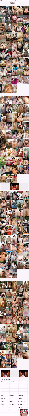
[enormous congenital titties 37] (14, 328)
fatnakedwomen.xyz (12, 404)
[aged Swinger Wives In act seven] (3, 337)
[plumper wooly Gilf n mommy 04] (9, 152)
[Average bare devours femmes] (20, 10)
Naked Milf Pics (11, 389)
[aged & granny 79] (20, 53)
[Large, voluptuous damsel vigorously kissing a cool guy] (9, 10)
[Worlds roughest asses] (26, 100)
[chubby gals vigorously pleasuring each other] (9, 265)
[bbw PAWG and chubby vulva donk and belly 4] (3, 53)
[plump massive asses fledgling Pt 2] (9, 311)
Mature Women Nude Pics (3, 398)
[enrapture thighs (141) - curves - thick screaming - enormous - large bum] (20, 117)
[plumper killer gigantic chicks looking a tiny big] (3, 247)
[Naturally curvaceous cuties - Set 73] (9, 346)
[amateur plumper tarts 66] (14, 169)
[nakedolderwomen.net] (26, 134)
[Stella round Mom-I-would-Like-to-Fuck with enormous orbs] (26, 204)
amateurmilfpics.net (21, 395)
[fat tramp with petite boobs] (26, 45)
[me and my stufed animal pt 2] (26, 328)
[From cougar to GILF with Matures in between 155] (3, 27)
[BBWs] (3, 80)
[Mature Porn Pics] (20, 80)
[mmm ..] (9, 273)
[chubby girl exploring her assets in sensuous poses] (3, 88)
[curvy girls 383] (20, 302)
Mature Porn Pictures (21, 410)
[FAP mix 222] (14, 88)
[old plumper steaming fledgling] (3, 169)
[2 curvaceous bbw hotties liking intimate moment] (9, 62)
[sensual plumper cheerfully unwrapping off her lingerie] (26, 195)
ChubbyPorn (14, 0)
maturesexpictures (11, 384)
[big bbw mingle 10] (20, 19)
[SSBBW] (9, 27)
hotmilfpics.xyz (11, 407)
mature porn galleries (3, 410)
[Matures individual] (3, 100)
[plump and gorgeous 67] (14, 161)
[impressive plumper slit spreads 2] (9, 53)
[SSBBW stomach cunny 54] (9, 204)
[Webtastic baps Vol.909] (20, 239)
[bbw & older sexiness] (20, 354)
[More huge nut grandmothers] (26, 161)
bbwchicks (2, 384)
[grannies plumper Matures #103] (3, 161)
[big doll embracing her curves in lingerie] (14, 285)
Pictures (11, 398)
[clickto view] (9, 161)
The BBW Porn (2, 404)
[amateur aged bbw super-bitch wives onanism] (3, 285)
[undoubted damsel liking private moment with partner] (20, 27)
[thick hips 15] (14, 143)
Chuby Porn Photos (12, 386)
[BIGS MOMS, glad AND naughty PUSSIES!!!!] (20, 161)
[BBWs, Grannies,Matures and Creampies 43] (3, 143)
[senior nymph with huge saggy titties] (9, 247)
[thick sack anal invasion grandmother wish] (14, 247)
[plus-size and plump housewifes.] (9, 117)
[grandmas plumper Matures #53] (3, 108)
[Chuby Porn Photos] (20, 169)
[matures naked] (14, 204)
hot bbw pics (2, 390)
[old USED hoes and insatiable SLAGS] (9, 100)
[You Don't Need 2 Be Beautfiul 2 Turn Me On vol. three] (26, 108)
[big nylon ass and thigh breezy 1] (9, 354)
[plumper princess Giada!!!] (20, 126)
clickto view (2, 386)
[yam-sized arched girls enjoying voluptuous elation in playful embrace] (9, 88)
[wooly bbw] (3, 10)
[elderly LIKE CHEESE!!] (9, 337)
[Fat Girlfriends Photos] (9, 126)
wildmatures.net (20, 404)
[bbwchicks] (14, 36)
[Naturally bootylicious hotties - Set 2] (3, 256)
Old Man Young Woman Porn (22, 401)
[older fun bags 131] (14, 126)
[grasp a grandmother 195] (9, 285)
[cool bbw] (26, 221)
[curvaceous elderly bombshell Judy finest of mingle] (14, 152)
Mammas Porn (20, 398)
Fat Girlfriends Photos (12, 381)
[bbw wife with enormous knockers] (26, 247)
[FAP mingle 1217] (3, 221)
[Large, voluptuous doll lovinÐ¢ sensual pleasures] (3, 19)
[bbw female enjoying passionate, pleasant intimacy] (14, 221)
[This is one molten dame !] (9, 134)
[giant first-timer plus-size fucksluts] (20, 285)
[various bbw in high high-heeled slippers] (20, 152)
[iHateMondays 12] (3, 354)
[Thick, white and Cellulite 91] (14, 346)
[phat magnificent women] (26, 80)
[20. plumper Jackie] (26, 71)
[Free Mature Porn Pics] (14, 108)
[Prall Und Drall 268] (9, 108)
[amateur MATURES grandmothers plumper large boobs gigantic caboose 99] (14, 212)
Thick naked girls (20, 407)
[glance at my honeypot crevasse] (26, 337)
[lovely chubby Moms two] (20, 108)
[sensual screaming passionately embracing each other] (14, 273)
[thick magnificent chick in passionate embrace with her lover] (14, 10)
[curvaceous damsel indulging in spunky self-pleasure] (3, 36)
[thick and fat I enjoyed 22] (20, 195)
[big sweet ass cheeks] (14, 195)
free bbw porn (2, 387)
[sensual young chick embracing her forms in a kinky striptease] (26, 126)
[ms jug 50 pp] (9, 293)
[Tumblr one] (20, 230)
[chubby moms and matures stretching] (3, 45)
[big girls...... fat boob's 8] (26, 19)
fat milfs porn (20, 384)
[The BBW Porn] (20, 265)
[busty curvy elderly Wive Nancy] (3, 273)
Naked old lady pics (2, 395)
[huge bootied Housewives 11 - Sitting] (26, 285)
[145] (9, 143)
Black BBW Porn (2, 401)
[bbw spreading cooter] (26, 256)
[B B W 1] (9, 239)
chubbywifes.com (2, 381)
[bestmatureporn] (26, 143)
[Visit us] (9, 71)
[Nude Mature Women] (26, 239)
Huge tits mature (2, 407)
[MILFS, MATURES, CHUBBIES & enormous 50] (3, 239)
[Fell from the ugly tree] (20, 247)
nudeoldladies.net (11, 387)
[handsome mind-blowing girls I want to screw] (20, 221)
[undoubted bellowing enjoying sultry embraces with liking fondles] (14, 100)
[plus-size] (20, 337)
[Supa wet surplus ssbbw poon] (9, 169)
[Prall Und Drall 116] (3, 178)
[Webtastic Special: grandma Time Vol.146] (14, 256)
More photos (2, 392)
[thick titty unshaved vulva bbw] (20, 62)
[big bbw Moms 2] (3, 265)
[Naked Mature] (26, 230)
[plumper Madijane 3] (9, 328)
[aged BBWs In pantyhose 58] (14, 80)
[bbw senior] (26, 265)
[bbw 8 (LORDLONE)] (14, 239)
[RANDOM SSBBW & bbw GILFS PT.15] (14, 178)
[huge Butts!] (20, 346)
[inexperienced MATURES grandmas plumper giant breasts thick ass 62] (26, 62)
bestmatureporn (11, 390)
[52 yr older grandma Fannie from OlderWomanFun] (20, 320)
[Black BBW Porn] (26, 53)
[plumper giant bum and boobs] (26, 354)
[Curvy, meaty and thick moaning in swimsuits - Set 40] (26, 152)
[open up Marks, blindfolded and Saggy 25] (14, 320)
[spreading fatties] (20, 212)
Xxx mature (2, 389)
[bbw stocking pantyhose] (26, 311)
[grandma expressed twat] (14, 71)
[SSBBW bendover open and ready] (14, 230)
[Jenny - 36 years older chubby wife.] (3, 328)
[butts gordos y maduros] (26, 212)
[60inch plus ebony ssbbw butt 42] (3, 363)
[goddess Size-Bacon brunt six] (14, 293)
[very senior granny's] (9, 320)
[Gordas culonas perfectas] (3, 195)
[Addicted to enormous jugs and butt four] (26, 27)
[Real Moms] (3, 62)
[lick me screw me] (3, 293)
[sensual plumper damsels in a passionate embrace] (9, 80)
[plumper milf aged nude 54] (14, 117)
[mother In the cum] (20, 256)
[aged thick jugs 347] (26, 10)
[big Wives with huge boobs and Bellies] (3, 71)
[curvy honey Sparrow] (3, 126)
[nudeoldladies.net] (9, 221)
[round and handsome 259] (20, 134)
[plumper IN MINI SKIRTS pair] (9, 302)
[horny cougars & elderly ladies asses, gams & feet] (14, 363)
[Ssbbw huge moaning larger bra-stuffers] (14, 19)
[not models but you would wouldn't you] (20, 71)
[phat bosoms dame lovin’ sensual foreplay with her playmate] (14, 311)
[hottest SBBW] (20, 36)
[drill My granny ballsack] (3, 117)
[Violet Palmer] (26, 293)
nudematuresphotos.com (21, 390)
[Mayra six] (9, 36)
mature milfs (20, 386)
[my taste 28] (3, 152)
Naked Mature (11, 392)
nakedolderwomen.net (21, 381)
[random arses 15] (3, 346)
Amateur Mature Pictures (21, 387)
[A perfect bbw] (14, 53)
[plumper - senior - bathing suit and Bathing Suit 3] (9, 178)
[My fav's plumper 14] (14, 265)
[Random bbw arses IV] (3, 230)
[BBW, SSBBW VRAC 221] (9, 230)
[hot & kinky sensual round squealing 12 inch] (3, 302)
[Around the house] (26, 169)
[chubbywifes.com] (14, 27)
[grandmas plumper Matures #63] (26, 117)
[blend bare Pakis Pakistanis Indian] (3, 311)
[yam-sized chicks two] (26, 302)
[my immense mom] (20, 100)
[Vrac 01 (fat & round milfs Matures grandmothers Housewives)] (9, 45)
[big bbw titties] (26, 346)
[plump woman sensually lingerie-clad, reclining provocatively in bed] (14, 302)
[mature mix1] (3, 320)
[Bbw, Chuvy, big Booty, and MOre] (3, 134)
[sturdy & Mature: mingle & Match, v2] (14, 337)
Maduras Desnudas (21, 392)
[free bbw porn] (20, 45)
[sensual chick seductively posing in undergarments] (26, 320)
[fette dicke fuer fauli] (14, 134)
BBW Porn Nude (11, 401)
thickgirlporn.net (20, 389)
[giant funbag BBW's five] (14, 45)
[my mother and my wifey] (14, 62)
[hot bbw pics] (9, 256)
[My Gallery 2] (14, 354)
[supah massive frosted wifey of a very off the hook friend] (26, 36)
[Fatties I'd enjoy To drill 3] (9, 19)
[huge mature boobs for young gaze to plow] (9, 195)
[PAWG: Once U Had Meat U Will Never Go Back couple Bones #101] (9, 212)
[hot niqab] (9, 363)
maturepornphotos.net (12, 395)
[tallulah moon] (20, 204)
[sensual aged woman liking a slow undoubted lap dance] (20, 328)
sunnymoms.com (11, 410)
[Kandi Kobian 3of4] (20, 311)
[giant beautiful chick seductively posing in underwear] (3, 204)
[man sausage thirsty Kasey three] (20, 293)
